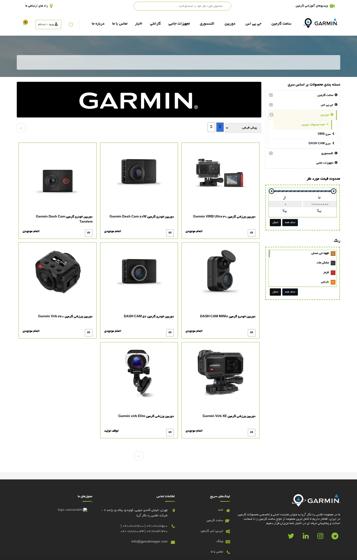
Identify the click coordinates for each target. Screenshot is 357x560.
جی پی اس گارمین (212, 531)
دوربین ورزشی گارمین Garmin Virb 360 (65, 316)
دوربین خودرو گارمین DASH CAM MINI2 (227, 316)
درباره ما (98, 24)
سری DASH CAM (320, 143)
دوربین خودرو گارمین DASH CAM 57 (149, 316)
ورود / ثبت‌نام (46, 24)
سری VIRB (325, 134)
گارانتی (155, 24)
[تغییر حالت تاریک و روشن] (71, 24)
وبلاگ (219, 541)
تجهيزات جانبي (179, 24)
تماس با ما (119, 24)
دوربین (230, 24)
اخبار (138, 24)
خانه (220, 510)
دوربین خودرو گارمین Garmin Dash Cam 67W (142, 217)
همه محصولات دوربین (314, 124)
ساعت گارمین (281, 24)
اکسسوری (207, 24)
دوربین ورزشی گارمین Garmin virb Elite (146, 416)
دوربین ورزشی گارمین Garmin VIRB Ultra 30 (224, 217)
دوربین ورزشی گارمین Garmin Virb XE (229, 416)
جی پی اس (253, 24)
